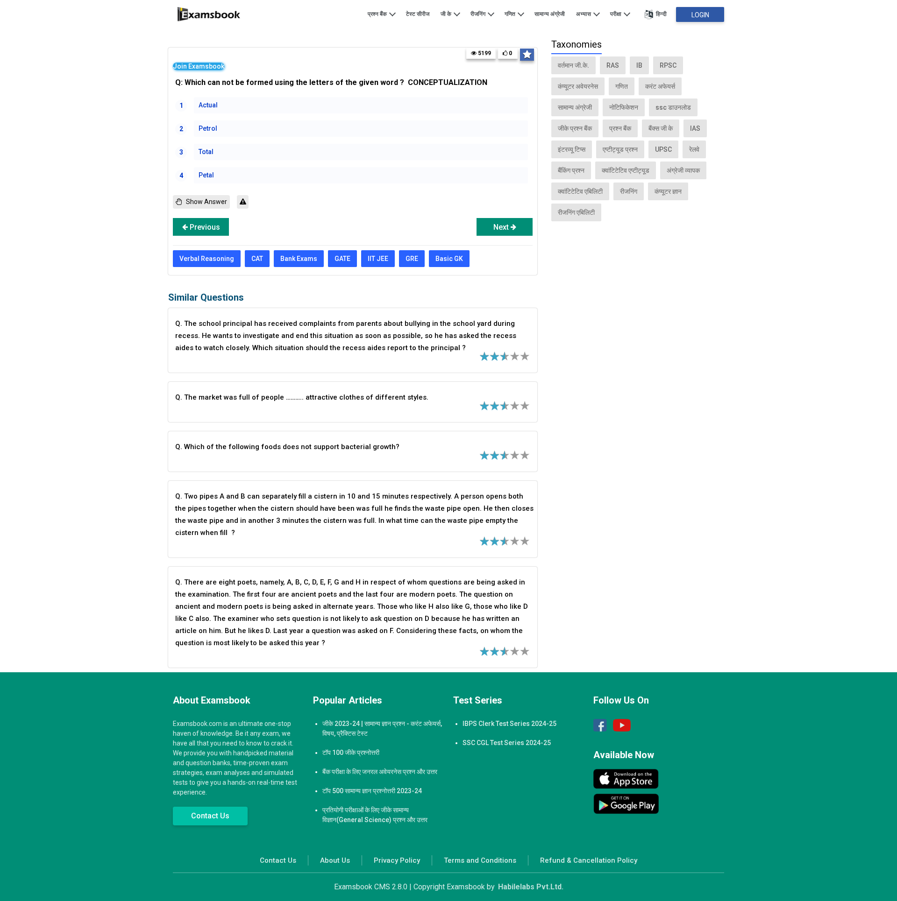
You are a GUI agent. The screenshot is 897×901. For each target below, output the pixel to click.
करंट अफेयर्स (660, 86)
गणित (511, 14)
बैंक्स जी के (660, 128)
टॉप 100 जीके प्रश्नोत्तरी (350, 752)
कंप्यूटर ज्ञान (668, 191)
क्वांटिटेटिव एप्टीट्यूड (625, 170)
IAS (695, 128)
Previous (204, 227)
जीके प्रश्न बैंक (575, 128)
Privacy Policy (397, 860)
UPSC (663, 149)
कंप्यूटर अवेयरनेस (578, 86)
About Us (335, 860)
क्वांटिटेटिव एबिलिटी (580, 191)
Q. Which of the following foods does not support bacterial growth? (287, 447)
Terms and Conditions (480, 860)
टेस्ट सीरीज (417, 14)
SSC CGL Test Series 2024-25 (507, 742)
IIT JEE (378, 258)
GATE (342, 258)
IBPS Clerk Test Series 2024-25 (509, 723)
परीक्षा (616, 14)
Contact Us (210, 815)
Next (502, 227)
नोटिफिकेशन (623, 107)
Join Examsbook (198, 66)
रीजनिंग (478, 14)
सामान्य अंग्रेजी (549, 14)
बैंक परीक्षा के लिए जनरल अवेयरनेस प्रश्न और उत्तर (379, 771)
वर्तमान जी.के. (573, 65)
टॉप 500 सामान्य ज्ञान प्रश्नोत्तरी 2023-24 (372, 791)
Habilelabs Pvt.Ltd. (530, 886)
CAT (257, 258)
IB (639, 65)
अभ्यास (584, 14)
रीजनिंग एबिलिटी (576, 212)
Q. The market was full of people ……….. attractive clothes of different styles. (301, 397)
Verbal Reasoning (206, 258)
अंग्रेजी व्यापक (683, 170)
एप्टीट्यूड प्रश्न (620, 149)
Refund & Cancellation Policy (588, 860)
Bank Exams (298, 258)
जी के (447, 14)
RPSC (668, 65)
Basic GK (449, 258)
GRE (412, 258)
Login (700, 15)
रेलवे (694, 149)
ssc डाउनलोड (673, 107)
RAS (612, 65)
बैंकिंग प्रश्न (571, 170)
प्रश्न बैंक (378, 14)
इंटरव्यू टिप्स (571, 149)
